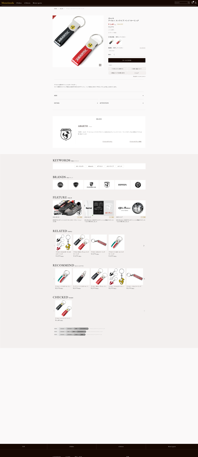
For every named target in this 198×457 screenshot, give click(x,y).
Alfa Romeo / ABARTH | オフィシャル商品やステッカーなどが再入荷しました (99, 220)
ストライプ (111, 166)
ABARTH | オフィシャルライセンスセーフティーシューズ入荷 (67, 220)
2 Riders (19, 3)
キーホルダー (80, 166)
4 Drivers (27, 3)
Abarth (61, 8)
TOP (23, 446)
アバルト (100, 166)
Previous (54, 41)
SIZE (55, 95)
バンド (120, 166)
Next (101, 41)
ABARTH (85, 126)
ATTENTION (104, 103)
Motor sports (37, 3)
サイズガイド (142, 48)
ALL (68, 331)
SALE (76, 334)
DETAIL (57, 103)
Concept (62, 328)
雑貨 (76, 328)
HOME (55, 8)
